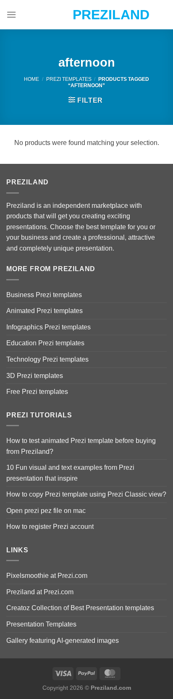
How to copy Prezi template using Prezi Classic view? (86, 494)
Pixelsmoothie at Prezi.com (46, 575)
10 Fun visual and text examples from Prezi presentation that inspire (70, 473)
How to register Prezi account (50, 526)
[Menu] (11, 14)
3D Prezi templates (34, 375)
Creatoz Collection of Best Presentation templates (80, 607)
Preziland (87, 14)
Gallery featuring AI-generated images (62, 640)
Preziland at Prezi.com (39, 591)
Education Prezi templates (45, 343)
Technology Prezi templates (47, 359)
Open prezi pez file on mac (46, 510)
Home (31, 79)
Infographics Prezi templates (48, 327)
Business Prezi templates (44, 294)
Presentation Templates (41, 624)
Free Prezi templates (37, 391)
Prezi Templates (69, 79)
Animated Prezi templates (44, 310)
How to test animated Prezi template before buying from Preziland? (81, 446)
